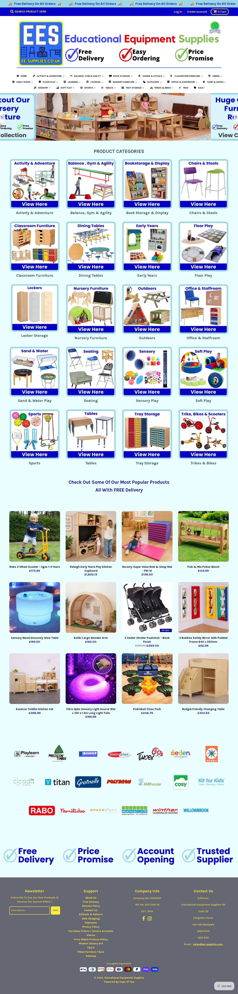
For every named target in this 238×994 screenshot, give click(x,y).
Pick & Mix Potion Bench (203, 567)
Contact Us (91, 910)
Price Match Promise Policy (91, 939)
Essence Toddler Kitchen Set (34, 709)
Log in (178, 11)
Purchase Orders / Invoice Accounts (90, 931)
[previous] (2, 116)
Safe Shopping (91, 918)
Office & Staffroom (203, 338)
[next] (236, 116)
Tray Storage (147, 463)
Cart (222, 11)
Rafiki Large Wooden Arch (91, 638)
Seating (91, 401)
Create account (197, 11)
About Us (91, 897)
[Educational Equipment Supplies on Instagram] (150, 918)
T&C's (91, 947)
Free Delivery (91, 901)
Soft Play (203, 401)
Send (55, 910)
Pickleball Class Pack (147, 709)
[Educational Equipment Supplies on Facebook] (143, 918)
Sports (34, 463)
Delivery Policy (91, 906)
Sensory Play (147, 401)
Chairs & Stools (203, 213)
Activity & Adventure (34, 213)
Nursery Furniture (91, 338)
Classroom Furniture (34, 275)
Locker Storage (34, 335)
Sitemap (91, 956)
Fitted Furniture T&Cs (91, 951)
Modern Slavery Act (91, 943)
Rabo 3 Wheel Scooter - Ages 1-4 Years (34, 567)
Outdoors (147, 338)
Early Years (147, 275)
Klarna (91, 935)
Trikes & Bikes (203, 463)
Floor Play (203, 275)
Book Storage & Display (147, 213)
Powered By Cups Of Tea (119, 981)
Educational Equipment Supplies (124, 977)
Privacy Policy (90, 926)
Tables (91, 463)
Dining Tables (91, 275)
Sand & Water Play (35, 401)
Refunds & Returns (91, 914)
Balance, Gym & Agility (91, 213)
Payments (91, 922)
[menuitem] (21, 76)
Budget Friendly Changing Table (203, 709)
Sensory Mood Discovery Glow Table (34, 638)
